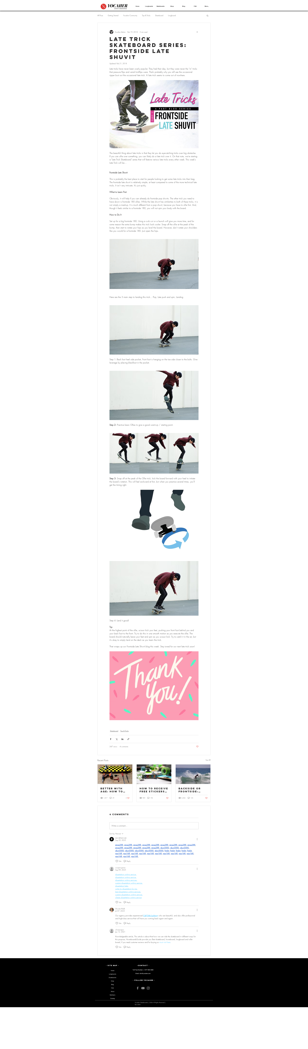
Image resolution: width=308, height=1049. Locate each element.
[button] (207, 15)
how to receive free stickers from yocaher (154, 790)
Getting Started (113, 15)
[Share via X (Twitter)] (116, 739)
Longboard (172, 15)
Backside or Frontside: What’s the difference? (190, 790)
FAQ (112, 988)
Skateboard (159, 15)
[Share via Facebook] (110, 739)
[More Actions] (197, 839)
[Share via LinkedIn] (122, 739)
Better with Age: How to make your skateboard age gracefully (114, 790)
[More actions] (197, 32)
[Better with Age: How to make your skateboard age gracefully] (115, 774)
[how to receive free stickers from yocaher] (154, 774)
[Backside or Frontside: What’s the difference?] (193, 774)
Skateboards (112, 977)
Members (112, 995)
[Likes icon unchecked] (116, 861)
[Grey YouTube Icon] (143, 988)
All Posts (100, 15)
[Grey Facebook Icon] (138, 988)
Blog (112, 984)
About (112, 991)
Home (112, 970)
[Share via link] (128, 739)
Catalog (112, 998)
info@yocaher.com (145, 973)
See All (208, 760)
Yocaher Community (130, 15)
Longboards (112, 974)
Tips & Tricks (146, 15)
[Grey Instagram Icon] (148, 988)
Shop (112, 981)
